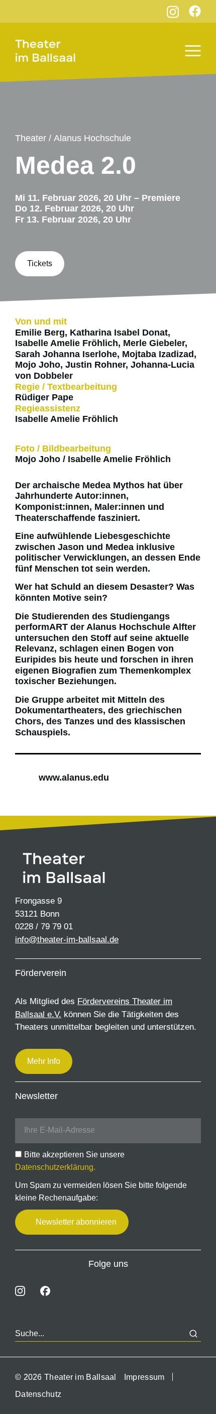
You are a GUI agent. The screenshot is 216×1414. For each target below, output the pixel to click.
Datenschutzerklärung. (55, 1167)
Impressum (144, 1377)
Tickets (39, 263)
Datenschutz (38, 1394)
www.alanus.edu (74, 778)
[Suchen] (193, 1333)
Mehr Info (43, 1061)
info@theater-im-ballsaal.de (67, 939)
